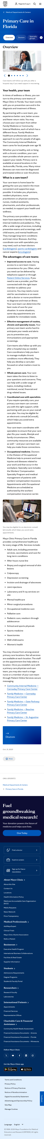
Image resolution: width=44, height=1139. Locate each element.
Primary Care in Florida (18, 23)
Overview (9, 37)
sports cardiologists (27, 248)
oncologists (24, 252)
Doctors (21, 37)
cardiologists (9, 248)
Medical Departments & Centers (18, 12)
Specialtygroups (33, 37)
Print (11, 759)
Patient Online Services (18, 278)
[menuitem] (9, 37)
